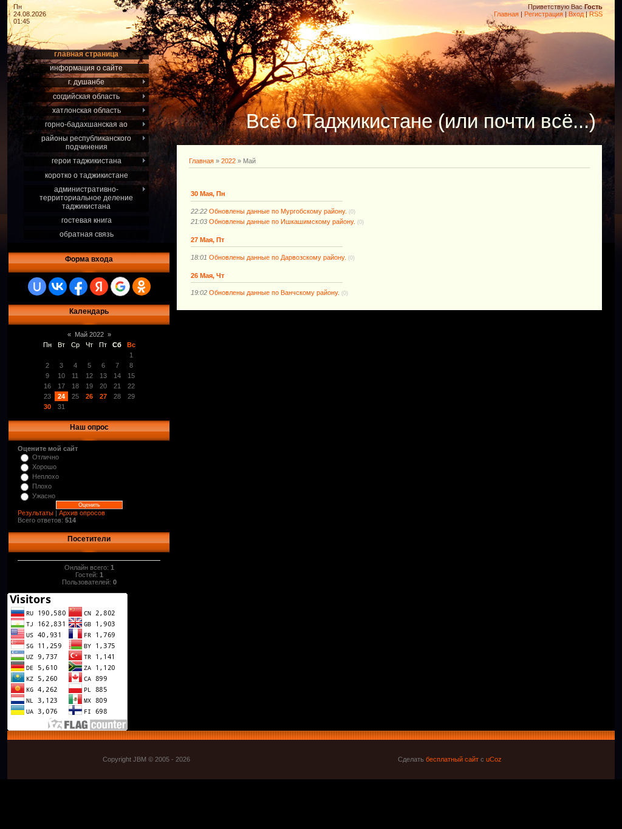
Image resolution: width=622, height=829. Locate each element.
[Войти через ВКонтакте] (58, 286)
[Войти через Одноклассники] (141, 286)
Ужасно (43, 495)
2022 (228, 160)
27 (103, 396)
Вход (576, 14)
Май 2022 (89, 334)
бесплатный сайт (452, 759)
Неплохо (45, 476)
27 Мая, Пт (207, 239)
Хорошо (44, 466)
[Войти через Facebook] (78, 286)
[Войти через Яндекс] (99, 286)
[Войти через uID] (37, 286)
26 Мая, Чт (207, 275)
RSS (596, 14)
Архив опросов (82, 512)
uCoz (494, 759)
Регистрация (543, 14)
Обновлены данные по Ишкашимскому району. (282, 221)
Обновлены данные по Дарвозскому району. (277, 257)
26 (89, 396)
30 (47, 406)
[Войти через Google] (120, 286)
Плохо (42, 486)
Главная (506, 14)
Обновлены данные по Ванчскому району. (274, 292)
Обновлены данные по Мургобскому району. (278, 211)
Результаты (35, 512)
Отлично (45, 457)
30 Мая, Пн (208, 193)
